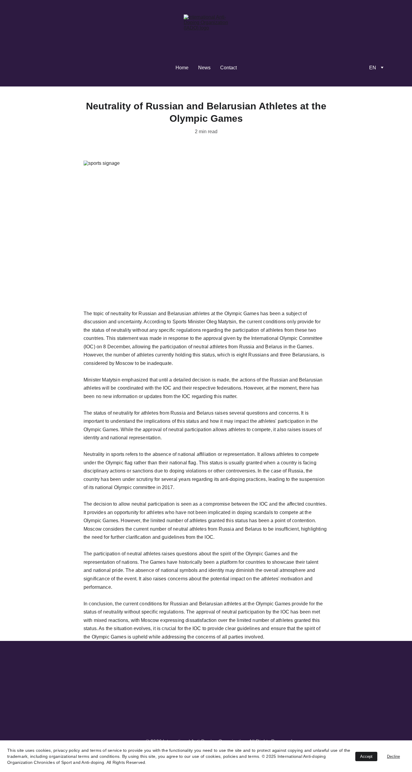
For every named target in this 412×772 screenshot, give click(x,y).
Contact (228, 67)
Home (182, 67)
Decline (393, 756)
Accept (366, 756)
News (204, 67)
